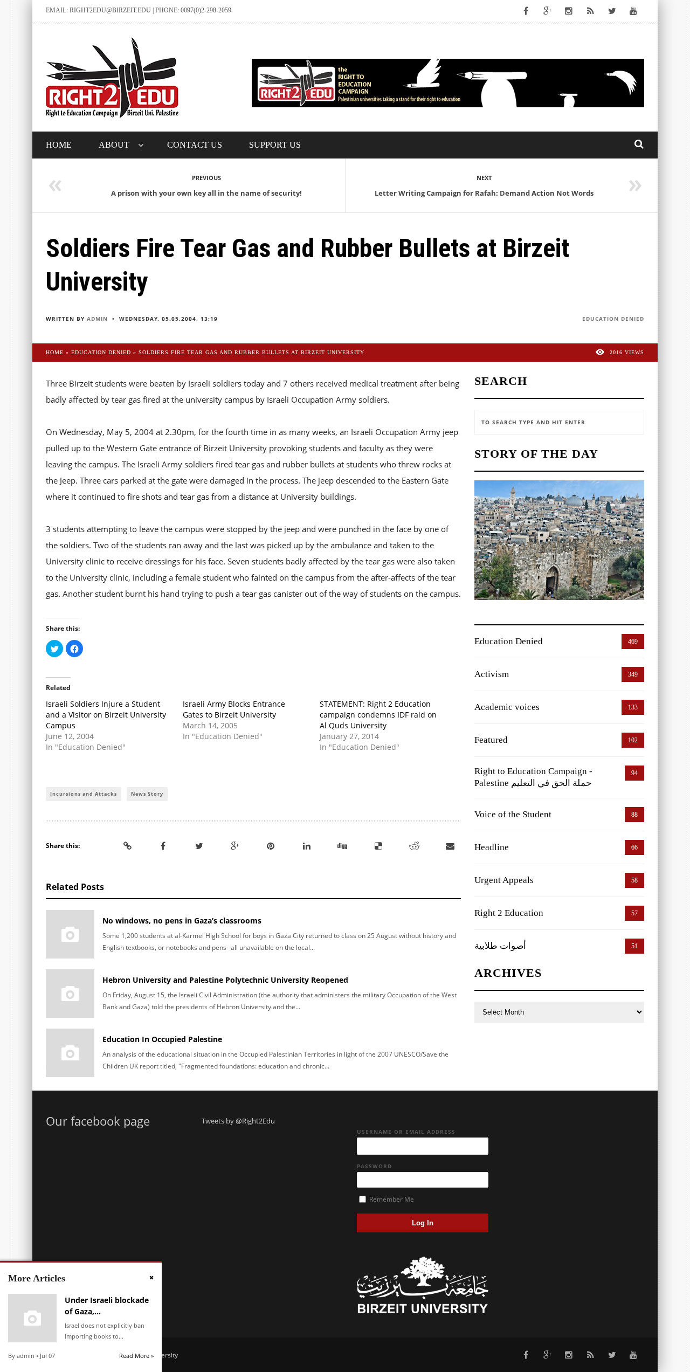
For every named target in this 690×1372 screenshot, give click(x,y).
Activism (491, 674)
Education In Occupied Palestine (162, 1039)
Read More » (136, 1356)
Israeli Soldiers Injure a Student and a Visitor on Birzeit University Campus (106, 714)
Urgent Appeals (504, 880)
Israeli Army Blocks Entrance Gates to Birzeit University (234, 709)
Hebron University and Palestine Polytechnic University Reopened (225, 980)
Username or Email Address (406, 1131)
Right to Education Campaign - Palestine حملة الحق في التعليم (533, 777)
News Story (147, 793)
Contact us (194, 144)
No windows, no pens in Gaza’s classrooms (181, 920)
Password (374, 1166)
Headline (491, 847)
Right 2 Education (508, 913)
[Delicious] (378, 846)
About (114, 144)
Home (59, 144)
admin (97, 318)
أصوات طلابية (500, 946)
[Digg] (342, 846)
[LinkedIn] (307, 846)
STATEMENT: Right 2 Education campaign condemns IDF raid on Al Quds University (378, 714)
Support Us (275, 144)
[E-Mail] (450, 846)
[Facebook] (163, 846)
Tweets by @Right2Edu (238, 1121)
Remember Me (391, 1199)
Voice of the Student (512, 814)
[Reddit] (414, 846)
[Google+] (235, 846)
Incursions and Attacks (83, 793)
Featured (491, 740)
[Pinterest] (270, 846)
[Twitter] (199, 846)
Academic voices (507, 707)
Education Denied (613, 318)
